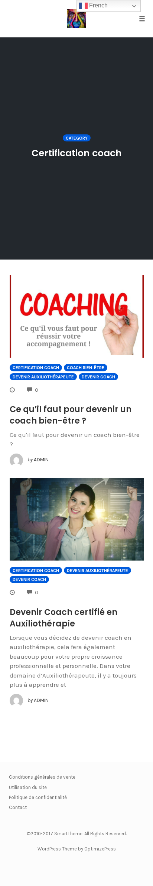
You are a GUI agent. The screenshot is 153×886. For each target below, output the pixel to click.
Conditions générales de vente (42, 777)
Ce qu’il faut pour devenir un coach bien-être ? (70, 415)
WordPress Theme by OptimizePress (77, 849)
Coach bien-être (85, 367)
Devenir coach (98, 377)
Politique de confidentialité (38, 797)
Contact (18, 807)
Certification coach (36, 367)
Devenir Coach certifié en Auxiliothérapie (63, 617)
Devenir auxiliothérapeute (43, 377)
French (98, 5)
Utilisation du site (28, 787)
